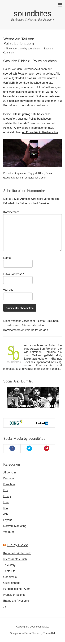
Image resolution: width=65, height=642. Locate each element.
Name (7, 258)
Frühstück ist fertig (14, 595)
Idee (6, 502)
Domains (8, 478)
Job (5, 514)
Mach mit (18, 177)
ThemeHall (49, 633)
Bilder (41, 173)
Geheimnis (10, 577)
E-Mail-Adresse (13, 274)
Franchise (9, 484)
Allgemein (20, 173)
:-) (4, 606)
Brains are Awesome (16, 601)
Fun (5, 490)
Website (8, 290)
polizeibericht (32, 177)
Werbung (9, 532)
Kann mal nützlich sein (17, 553)
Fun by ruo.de (17, 544)
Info (5, 508)
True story (9, 565)
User (43, 177)
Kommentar (11, 212)
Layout (7, 520)
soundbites (32, 13)
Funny (7, 496)
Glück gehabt (11, 583)
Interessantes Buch (15, 559)
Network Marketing (14, 526)
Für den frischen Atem (16, 589)
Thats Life (9, 571)
